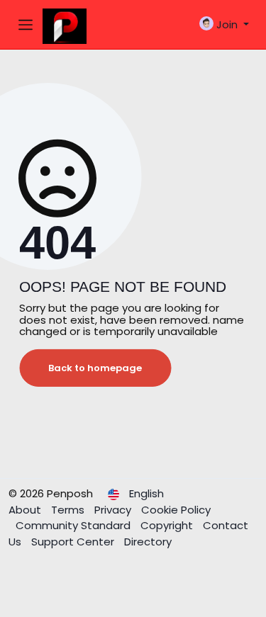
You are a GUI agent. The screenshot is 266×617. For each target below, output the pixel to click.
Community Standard (74, 525)
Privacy (114, 509)
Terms (69, 509)
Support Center (74, 541)
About (26, 509)
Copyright (168, 525)
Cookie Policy (176, 509)
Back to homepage (95, 368)
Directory (148, 541)
